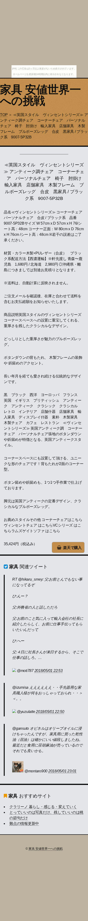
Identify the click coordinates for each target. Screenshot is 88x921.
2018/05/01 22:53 (48, 671)
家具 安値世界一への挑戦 (40, 95)
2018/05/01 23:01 (62, 771)
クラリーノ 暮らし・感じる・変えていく (43, 807)
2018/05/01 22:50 (50, 712)
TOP (4, 115)
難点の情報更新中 (24, 823)
